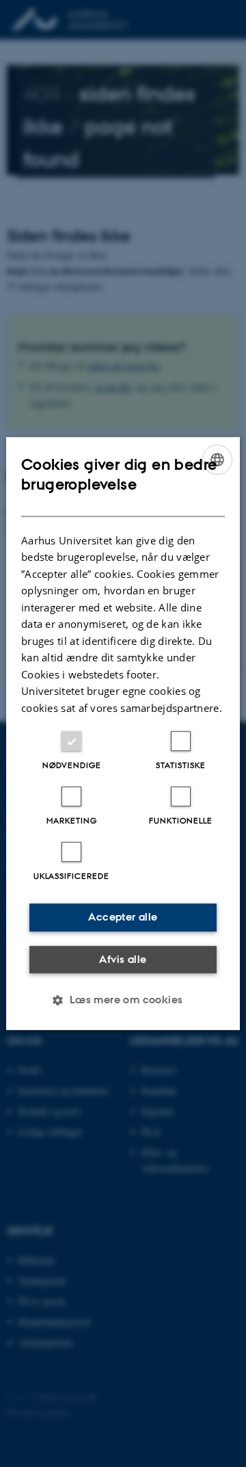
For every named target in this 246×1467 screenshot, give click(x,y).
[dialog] (123, 734)
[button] (122, 1000)
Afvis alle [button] (122, 959)
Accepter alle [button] (122, 916)
